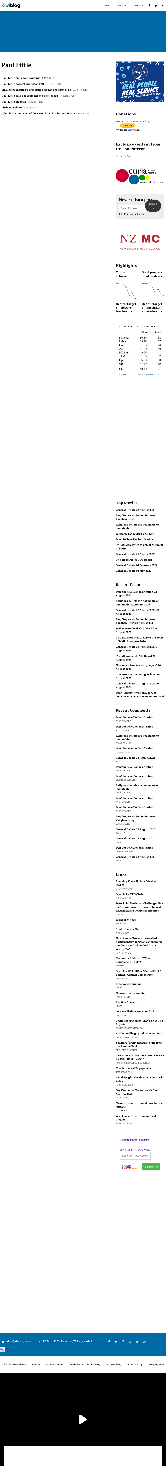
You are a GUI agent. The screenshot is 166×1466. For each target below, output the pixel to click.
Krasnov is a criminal (129, 984)
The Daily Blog (123, 978)
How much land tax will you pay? (136, 665)
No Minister (122, 966)
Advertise (137, 6)
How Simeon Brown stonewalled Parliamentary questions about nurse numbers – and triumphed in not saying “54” (139, 943)
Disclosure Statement (54, 1364)
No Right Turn (123, 997)
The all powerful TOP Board (134, 559)
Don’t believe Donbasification (134, 591)
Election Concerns (127, 1002)
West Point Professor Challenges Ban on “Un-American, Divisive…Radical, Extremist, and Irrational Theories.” (139, 906)
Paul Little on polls (14, 101)
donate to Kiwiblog (140, 121)
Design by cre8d (156, 1364)
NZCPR (119, 1006)
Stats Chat (121, 1015)
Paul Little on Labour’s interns (21, 78)
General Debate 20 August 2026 (135, 683)
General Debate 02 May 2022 (133, 570)
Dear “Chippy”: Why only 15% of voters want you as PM (136, 694)
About (108, 6)
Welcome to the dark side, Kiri (135, 534)
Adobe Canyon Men (128, 929)
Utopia (119, 914)
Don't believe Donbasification (134, 539)
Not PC (119, 988)
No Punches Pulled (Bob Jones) (133, 1063)
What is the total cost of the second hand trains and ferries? (39, 113)
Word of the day (126, 920)
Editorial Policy (76, 1364)
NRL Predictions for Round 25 (135, 1011)
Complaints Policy (113, 1364)
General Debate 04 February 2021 (136, 565)
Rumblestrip (123, 771)
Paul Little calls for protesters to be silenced (30, 95)
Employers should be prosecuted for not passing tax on (36, 89)
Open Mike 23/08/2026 (129, 894)
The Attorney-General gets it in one (138, 674)
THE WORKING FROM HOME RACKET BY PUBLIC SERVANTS (140, 1057)
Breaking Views (124, 889)
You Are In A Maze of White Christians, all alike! (133, 959)
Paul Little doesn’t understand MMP (24, 84)
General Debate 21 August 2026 (135, 554)
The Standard (123, 898)
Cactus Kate (122, 1098)
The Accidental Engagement (133, 1068)
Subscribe (153, 206)
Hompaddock (123, 924)
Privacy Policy (94, 1364)
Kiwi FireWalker (124, 1123)
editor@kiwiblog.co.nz (18, 1341)
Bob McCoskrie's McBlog (129, 1028)
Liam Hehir (121, 1110)
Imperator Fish (124, 1072)
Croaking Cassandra (127, 1050)
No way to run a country (131, 993)
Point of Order (124, 953)
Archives (36, 1364)
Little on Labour (12, 107)
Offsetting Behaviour (128, 1037)
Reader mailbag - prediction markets (139, 1033)
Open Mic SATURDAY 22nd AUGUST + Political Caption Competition (139, 972)
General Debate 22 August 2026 (135, 510)
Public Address (124, 1085)
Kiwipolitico (122, 933)
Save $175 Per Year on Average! (136, 1149)
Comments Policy (134, 1364)
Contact (121, 6)
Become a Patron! (125, 156)
